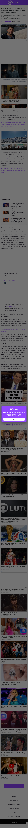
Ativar (14, 419)
